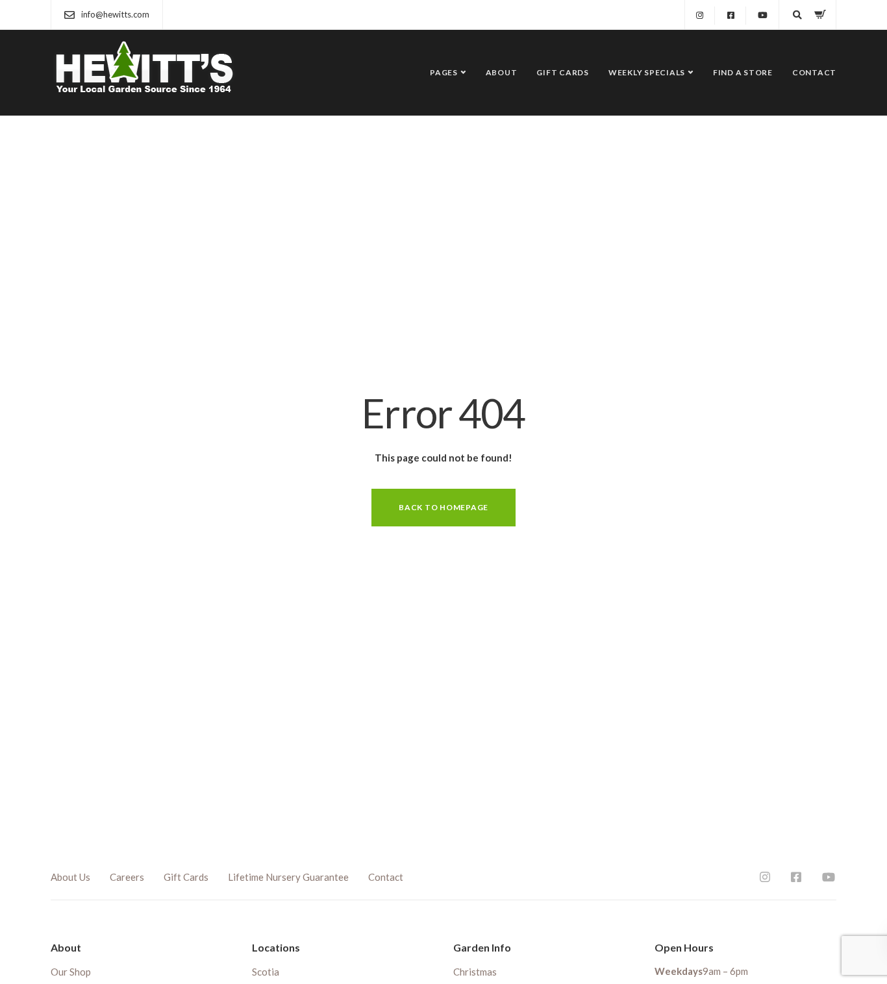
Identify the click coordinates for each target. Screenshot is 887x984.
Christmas (475, 972)
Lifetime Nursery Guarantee (288, 877)
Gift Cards (562, 72)
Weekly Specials (646, 72)
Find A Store (743, 72)
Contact (814, 72)
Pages (444, 72)
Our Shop (71, 972)
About (502, 72)
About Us (70, 877)
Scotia (265, 972)
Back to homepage (443, 507)
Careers (127, 877)
